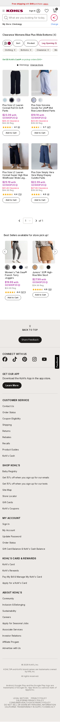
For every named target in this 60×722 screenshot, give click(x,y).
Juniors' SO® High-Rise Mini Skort (42, 273)
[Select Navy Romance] (20, 267)
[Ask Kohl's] (54, 17)
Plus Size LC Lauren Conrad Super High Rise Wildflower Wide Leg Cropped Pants (15, 175)
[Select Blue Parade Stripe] (18, 100)
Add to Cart (11, 133)
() (19, 127)
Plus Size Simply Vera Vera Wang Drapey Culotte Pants (42, 175)
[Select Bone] (41, 267)
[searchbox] (24, 17)
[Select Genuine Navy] (11, 100)
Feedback (57, 362)
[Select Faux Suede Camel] (34, 267)
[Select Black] (48, 267)
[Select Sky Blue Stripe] (40, 100)
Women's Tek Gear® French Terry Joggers (16, 275)
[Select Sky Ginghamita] (4, 100)
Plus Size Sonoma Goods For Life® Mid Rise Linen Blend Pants (43, 108)
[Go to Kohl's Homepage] (14, 11)
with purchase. (30, 4)
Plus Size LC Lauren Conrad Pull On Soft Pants (12, 108)
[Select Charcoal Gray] (7, 267)
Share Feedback (30, 339)
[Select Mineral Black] (14, 267)
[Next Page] (36, 221)
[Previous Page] (19, 221)
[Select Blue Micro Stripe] (33, 100)
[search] (6, 17)
